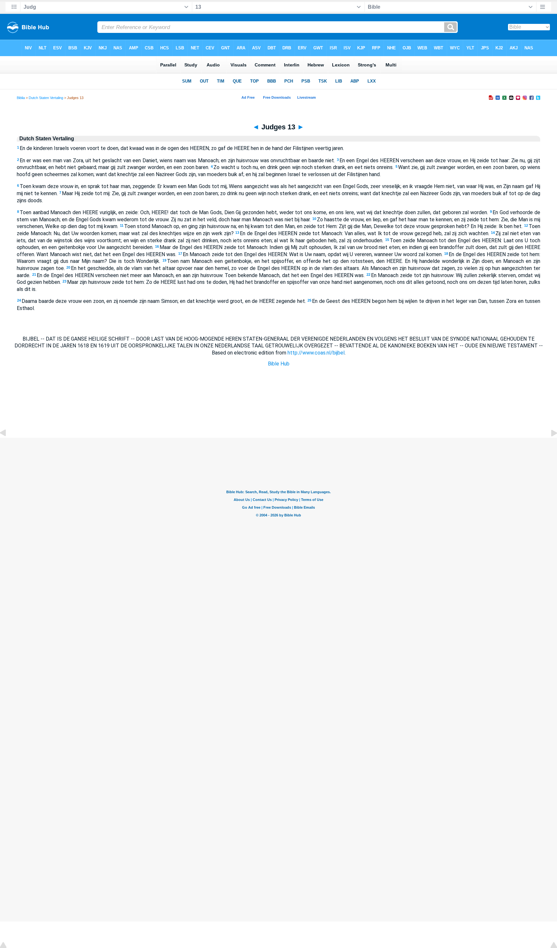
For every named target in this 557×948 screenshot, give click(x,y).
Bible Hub (278, 364)
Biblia (21, 98)
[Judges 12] (8, 447)
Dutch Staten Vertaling (46, 98)
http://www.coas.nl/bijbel (316, 353)
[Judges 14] (549, 447)
